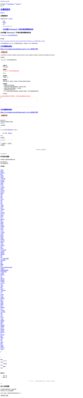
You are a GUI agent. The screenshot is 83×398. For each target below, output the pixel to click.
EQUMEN (2, 347)
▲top (1, 135)
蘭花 (1, 257)
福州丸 (1, 208)
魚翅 (1, 210)
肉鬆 (1, 196)
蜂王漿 (1, 242)
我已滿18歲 (3, 395)
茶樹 (1, 339)
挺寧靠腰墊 (2, 260)
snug (1, 217)
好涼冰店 (2, 180)
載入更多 (2, 137)
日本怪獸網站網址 (6, 46)
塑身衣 (1, 345)
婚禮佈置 (2, 280)
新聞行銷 (2, 334)
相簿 (4, 21)
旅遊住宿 (10, 133)
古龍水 (1, 342)
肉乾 (1, 202)
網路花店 (2, 278)
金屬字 (1, 288)
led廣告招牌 (3, 290)
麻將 (1, 313)
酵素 (1, 247)
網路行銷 (2, 332)
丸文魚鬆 (2, 310)
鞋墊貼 (1, 189)
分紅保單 (2, 251)
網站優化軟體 (3, 271)
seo (1, 333)
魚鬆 (1, 194)
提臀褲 (1, 349)
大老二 (1, 314)
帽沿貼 (1, 171)
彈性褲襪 (2, 307)
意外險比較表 (3, 249)
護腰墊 (1, 264)
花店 (1, 277)
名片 (4, 24)
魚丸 (1, 203)
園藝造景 (2, 252)
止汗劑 (1, 186)
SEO (1, 275)
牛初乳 (1, 244)
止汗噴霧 (2, 187)
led (1, 293)
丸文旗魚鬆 (2, 311)
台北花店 (2, 283)
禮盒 (1, 197)
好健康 (1, 238)
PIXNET (32, 381)
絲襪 (1, 309)
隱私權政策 (48, 381)
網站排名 (2, 274)
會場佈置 (2, 281)
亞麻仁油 (2, 241)
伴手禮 (1, 199)
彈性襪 (1, 304)
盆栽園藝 (2, 254)
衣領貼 (1, 170)
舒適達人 (2, 330)
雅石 (1, 255)
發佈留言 (2, 145)
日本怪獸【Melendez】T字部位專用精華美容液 (18, 29)
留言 (12, 129)
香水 (1, 340)
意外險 (1, 248)
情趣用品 (2, 320)
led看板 (2, 297)
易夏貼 (1, 183)
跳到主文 (2, 12)
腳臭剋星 (2, 172)
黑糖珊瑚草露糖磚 (4, 270)
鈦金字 (1, 295)
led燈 (1, 291)
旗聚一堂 (2, 191)
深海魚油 (2, 245)
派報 (1, 284)
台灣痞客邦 (5, 9)
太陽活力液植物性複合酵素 (6, 267)
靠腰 (1, 261)
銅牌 (1, 287)
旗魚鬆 (1, 193)
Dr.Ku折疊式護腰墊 (4, 258)
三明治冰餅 (2, 178)
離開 (7, 395)
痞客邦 (9, 129)
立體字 (1, 286)
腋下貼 (1, 184)
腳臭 (1, 174)
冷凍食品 (2, 209)
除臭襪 (1, 175)
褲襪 (1, 306)
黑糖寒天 (2, 268)
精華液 (1, 337)
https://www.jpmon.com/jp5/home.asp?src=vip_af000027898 (19, 49)
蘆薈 (1, 336)
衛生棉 (1, 328)
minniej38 (2, 122)
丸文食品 (2, 190)
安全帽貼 (2, 181)
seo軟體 (2, 273)
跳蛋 (1, 323)
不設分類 (10, 18)
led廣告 (2, 294)
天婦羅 (1, 205)
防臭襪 (1, 177)
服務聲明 (53, 381)
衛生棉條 (2, 329)
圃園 (1, 343)
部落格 (4, 22)
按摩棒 (1, 322)
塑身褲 (1, 346)
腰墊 (1, 263)
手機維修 (2, 326)
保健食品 (2, 239)
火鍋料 (1, 206)
